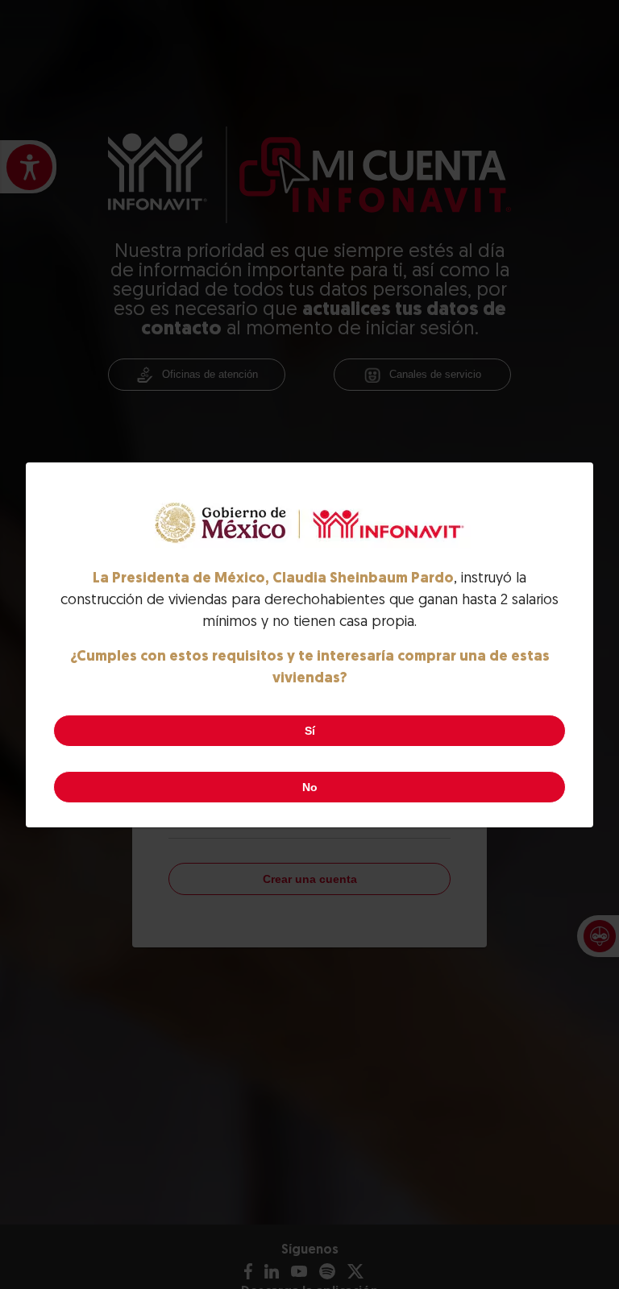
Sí (310, 730)
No (310, 787)
